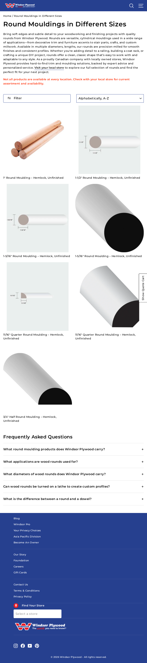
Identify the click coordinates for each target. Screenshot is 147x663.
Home (7, 16)
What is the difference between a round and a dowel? (47, 499)
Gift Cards (20, 572)
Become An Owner (26, 542)
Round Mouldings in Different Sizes (38, 16)
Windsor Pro (22, 524)
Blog (17, 518)
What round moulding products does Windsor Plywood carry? (54, 449)
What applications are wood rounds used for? (40, 461)
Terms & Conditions (27, 590)
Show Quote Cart (143, 288)
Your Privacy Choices (27, 530)
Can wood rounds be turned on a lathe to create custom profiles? (56, 486)
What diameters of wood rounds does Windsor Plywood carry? (54, 474)
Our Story (20, 554)
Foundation (21, 560)
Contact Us (21, 584)
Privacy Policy (23, 596)
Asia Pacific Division (27, 536)
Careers (19, 566)
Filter (17, 98)
